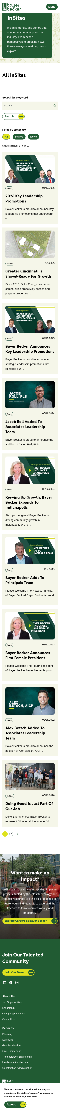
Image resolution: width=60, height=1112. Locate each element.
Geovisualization (11, 1045)
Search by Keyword (15, 97)
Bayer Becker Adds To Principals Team (24, 580)
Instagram (17, 982)
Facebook (10, 982)
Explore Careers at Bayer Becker (26, 921)
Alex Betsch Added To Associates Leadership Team (25, 733)
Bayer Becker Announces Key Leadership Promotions (29, 349)
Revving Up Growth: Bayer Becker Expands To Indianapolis (28, 502)
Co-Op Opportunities (13, 1013)
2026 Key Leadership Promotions (24, 198)
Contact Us (8, 1019)
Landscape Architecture (15, 1062)
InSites (19, 136)
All (6, 136)
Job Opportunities (12, 1002)
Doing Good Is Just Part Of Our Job (29, 806)
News (33, 136)
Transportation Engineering (17, 1056)
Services (8, 1028)
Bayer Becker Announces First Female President (27, 655)
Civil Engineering (11, 1051)
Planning (7, 1034)
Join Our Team (14, 972)
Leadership (8, 1008)
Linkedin (4, 982)
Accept (11, 1104)
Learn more (31, 1096)
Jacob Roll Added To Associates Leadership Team (25, 427)
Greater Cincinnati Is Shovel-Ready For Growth (28, 274)
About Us (8, 996)
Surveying (7, 1040)
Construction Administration (17, 1068)
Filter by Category (14, 129)
